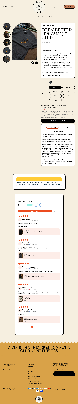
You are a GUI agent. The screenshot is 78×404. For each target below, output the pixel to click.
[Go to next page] (48, 327)
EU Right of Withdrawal (35, 383)
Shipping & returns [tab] (52, 127)
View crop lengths (51, 108)
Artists (30, 374)
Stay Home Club (48, 25)
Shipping (30, 366)
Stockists (30, 371)
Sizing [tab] (66, 127)
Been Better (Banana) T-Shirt (43, 17)
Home (31, 17)
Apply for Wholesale (34, 376)
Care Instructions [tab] (58, 131)
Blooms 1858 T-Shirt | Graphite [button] (31, 255)
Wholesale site (32, 379)
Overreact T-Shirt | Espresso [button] (31, 319)
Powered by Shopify (9, 389)
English (71, 389)
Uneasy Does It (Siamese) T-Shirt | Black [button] (34, 276)
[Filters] (54, 211)
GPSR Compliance (33, 381)
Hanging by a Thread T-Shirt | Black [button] (33, 232)
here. (47, 156)
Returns (30, 369)
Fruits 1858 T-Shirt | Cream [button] (30, 299)
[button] (57, 7)
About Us (31, 364)
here (54, 163)
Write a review (35, 211)
